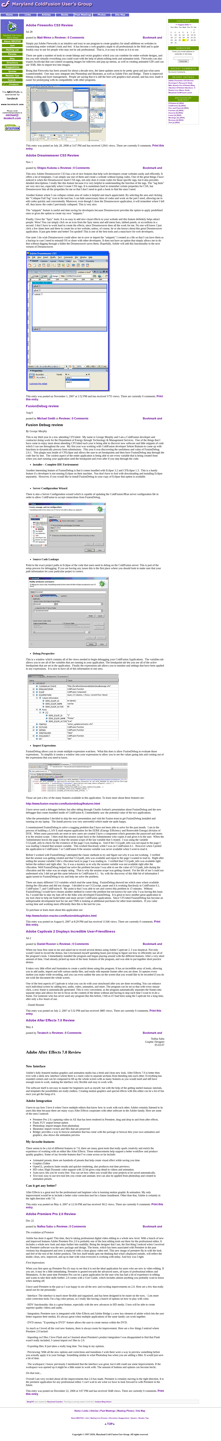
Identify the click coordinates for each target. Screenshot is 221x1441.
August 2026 (183, 25)
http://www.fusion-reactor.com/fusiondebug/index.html (61, 915)
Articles (94, 1411)
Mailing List (95, 1418)
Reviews (60, 37)
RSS (181, 103)
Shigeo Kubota (47, 167)
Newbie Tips (143, 1418)
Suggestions (124, 1418)
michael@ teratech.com (12, 117)
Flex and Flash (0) (176, 108)
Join (87, 1418)
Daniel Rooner (46, 943)
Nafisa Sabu (45, 1226)
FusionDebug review (42, 406)
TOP (110, 1423)
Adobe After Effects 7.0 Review (50, 1020)
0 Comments (76, 37)
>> (190, 25)
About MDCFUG (77, 1418)
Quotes (134, 1418)
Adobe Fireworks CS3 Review (49, 25)
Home (77, 1411)
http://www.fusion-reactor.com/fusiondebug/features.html (63, 803)
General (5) (173, 113)
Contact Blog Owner (103, 1402)
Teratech (43, 1032)
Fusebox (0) (173, 110)
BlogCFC (30, 1402)
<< (177, 25)
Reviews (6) (173, 120)
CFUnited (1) (174, 103)
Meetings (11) (174, 118)
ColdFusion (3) (175, 106)
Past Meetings (107, 1411)
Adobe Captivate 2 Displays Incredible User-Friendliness (70, 931)
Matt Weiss (44, 37)
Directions (113, 1418)
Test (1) (172, 122)
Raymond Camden (55, 1402)
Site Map (140, 1411)
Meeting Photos (125, 1411)
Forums (104, 1418)
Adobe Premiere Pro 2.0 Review (51, 1214)
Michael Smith (46, 418)
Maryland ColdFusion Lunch (180, 93)
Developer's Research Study (181, 83)
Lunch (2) (172, 115)
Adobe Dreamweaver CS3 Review (52, 155)
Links (85, 1411)
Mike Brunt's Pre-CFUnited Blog (182, 85)
